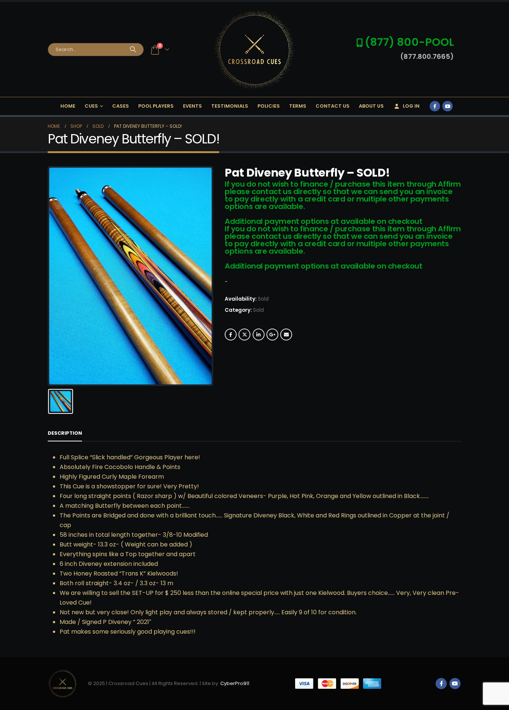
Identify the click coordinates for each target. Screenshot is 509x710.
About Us (371, 106)
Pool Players (156, 106)
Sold (258, 310)
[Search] (133, 49)
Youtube (455, 683)
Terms (297, 106)
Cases (120, 106)
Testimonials (229, 106)
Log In (411, 106)
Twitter (244, 334)
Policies (268, 106)
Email (286, 334)
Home (67, 106)
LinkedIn (259, 334)
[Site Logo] (254, 49)
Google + (272, 334)
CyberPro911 (234, 683)
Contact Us (333, 106)
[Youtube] (447, 106)
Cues (91, 106)
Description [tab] (65, 433)
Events (192, 106)
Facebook (231, 334)
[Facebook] (435, 106)
